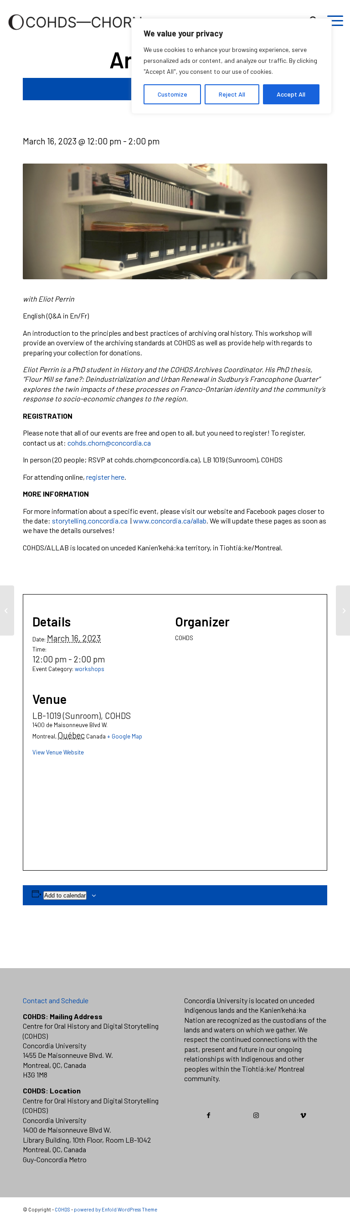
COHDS (62, 1209)
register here (105, 476)
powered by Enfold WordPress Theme (115, 1209)
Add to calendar (65, 895)
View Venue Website (58, 752)
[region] (231, 66)
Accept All (291, 94)
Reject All (232, 94)
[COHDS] (75, 34)
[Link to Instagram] (255, 1115)
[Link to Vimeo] (303, 1115)
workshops (89, 668)
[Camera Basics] (7, 610)
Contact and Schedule (55, 1000)
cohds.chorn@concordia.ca (109, 442)
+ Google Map (124, 736)
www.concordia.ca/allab (169, 520)
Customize (172, 94)
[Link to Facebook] (208, 1115)
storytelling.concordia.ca (90, 520)
